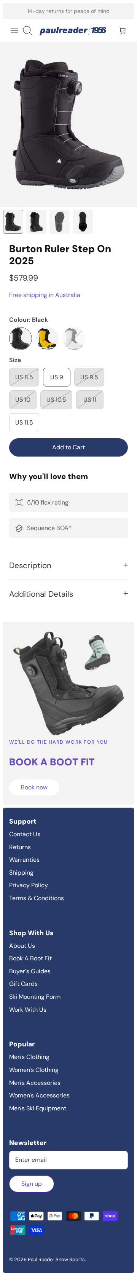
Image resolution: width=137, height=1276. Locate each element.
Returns (20, 847)
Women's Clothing (34, 1070)
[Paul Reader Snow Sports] (73, 30)
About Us (22, 946)
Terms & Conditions (36, 898)
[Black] (20, 338)
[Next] (123, 11)
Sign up (31, 1184)
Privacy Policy (28, 885)
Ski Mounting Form (35, 997)
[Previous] (13, 11)
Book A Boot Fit (30, 958)
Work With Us (27, 1010)
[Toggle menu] (14, 30)
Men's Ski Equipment (37, 1108)
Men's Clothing (29, 1057)
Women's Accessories (39, 1095)
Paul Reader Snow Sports (56, 1259)
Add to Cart (68, 447)
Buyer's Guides (30, 971)
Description (30, 565)
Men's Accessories (35, 1083)
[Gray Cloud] (73, 338)
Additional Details (41, 594)
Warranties (24, 860)
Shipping (21, 873)
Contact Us (24, 834)
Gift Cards (23, 984)
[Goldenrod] (47, 338)
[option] (68, 124)
